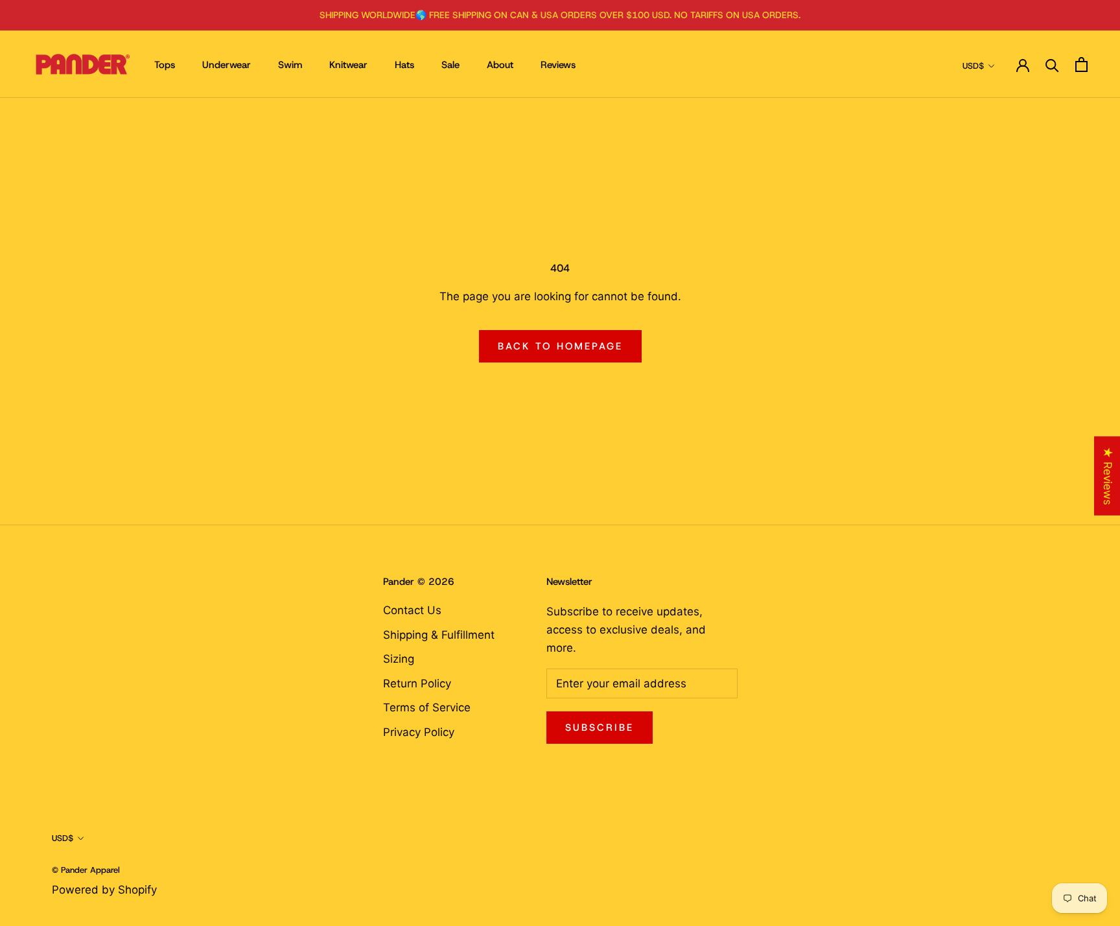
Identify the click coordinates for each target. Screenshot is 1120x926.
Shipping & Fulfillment (439, 634)
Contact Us (412, 610)
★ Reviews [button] (1107, 476)
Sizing (398, 658)
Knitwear (348, 64)
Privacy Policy (418, 732)
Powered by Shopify (104, 889)
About (500, 64)
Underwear (226, 64)
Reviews (558, 64)
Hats (404, 64)
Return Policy (417, 683)
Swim (290, 64)
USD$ (973, 65)
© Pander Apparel (86, 869)
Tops (164, 64)
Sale (450, 64)
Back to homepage (560, 346)
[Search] (1052, 64)
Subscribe (599, 727)
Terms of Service (427, 707)
